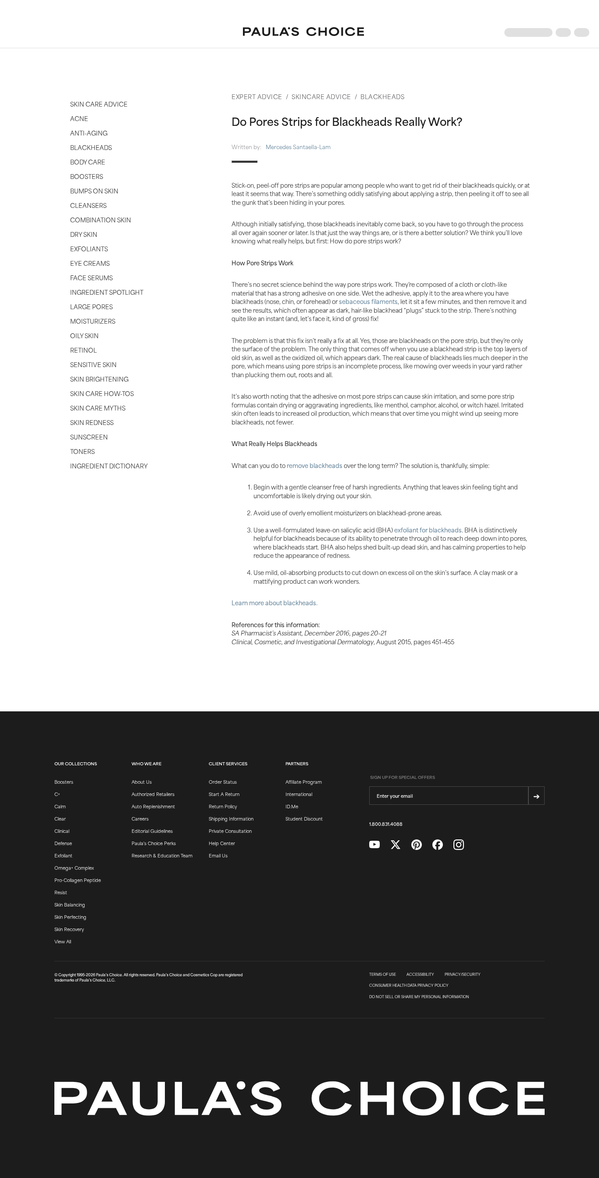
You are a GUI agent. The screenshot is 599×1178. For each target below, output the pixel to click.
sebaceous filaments (368, 301)
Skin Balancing (69, 904)
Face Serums (91, 277)
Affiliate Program (303, 781)
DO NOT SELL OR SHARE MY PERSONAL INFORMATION (419, 997)
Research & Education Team (162, 855)
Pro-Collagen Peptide (77, 879)
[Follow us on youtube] (374, 845)
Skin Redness (92, 422)
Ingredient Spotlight (106, 291)
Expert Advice (257, 96)
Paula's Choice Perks (154, 842)
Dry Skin (83, 234)
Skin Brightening (99, 378)
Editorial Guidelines (152, 830)
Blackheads (91, 147)
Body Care (87, 161)
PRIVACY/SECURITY (463, 974)
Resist (60, 892)
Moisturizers (92, 320)
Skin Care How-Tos (102, 393)
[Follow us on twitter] (395, 844)
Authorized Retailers (153, 793)
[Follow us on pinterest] (416, 844)
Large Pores (91, 306)
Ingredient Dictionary (109, 465)
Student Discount (304, 818)
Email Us (218, 855)
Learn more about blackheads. (274, 602)
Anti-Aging (88, 132)
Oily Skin (84, 335)
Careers (140, 818)
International (298, 793)
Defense (63, 842)
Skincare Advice (321, 96)
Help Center (222, 842)
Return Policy (223, 806)
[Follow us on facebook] (437, 844)
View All (62, 941)
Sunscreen (89, 436)
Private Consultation (230, 830)
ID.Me (291, 806)
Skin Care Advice (99, 103)
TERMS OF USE (382, 974)
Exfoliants (89, 248)
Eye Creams (90, 263)
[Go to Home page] (303, 32)
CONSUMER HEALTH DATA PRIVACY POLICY (409, 985)
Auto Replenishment (153, 806)
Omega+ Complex (74, 867)
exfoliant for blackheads (428, 529)
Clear (60, 818)
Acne (79, 118)
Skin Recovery (69, 928)
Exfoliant (63, 855)
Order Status (223, 781)
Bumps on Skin (94, 190)
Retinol (83, 349)
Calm (60, 806)
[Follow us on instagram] (458, 844)
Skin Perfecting (70, 916)
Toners (82, 451)
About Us (142, 781)
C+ (57, 793)
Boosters (86, 176)
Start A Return (224, 793)
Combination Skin (100, 219)
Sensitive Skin (93, 364)
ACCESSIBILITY (420, 974)
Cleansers (88, 205)
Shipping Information (231, 818)
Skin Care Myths (97, 407)
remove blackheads (314, 465)
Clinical (61, 830)
